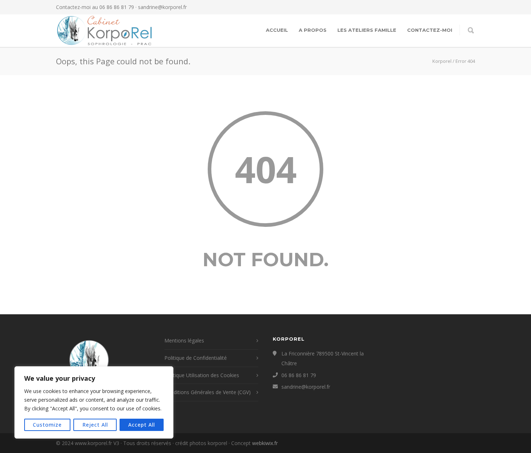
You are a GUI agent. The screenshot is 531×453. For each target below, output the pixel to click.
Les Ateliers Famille (366, 30)
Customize (47, 424)
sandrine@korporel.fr (162, 7)
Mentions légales (184, 340)
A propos (313, 30)
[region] (93, 402)
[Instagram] (453, 7)
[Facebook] (439, 7)
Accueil (277, 30)
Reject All (95, 424)
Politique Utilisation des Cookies (201, 375)
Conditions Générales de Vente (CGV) (207, 392)
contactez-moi (429, 30)
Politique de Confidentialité (195, 357)
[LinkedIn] (468, 7)
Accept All (141, 424)
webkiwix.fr (265, 443)
